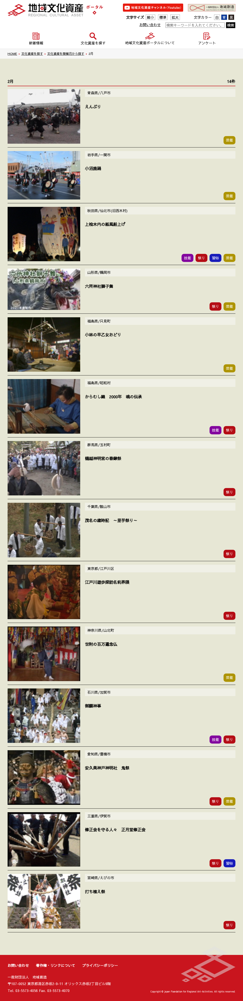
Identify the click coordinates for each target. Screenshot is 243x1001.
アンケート (207, 42)
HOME (12, 54)
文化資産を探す (32, 54)
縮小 (150, 17)
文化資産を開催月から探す (65, 54)
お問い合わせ (150, 24)
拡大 (175, 17)
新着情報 (36, 42)
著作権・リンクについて (55, 965)
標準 (162, 17)
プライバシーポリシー (100, 965)
